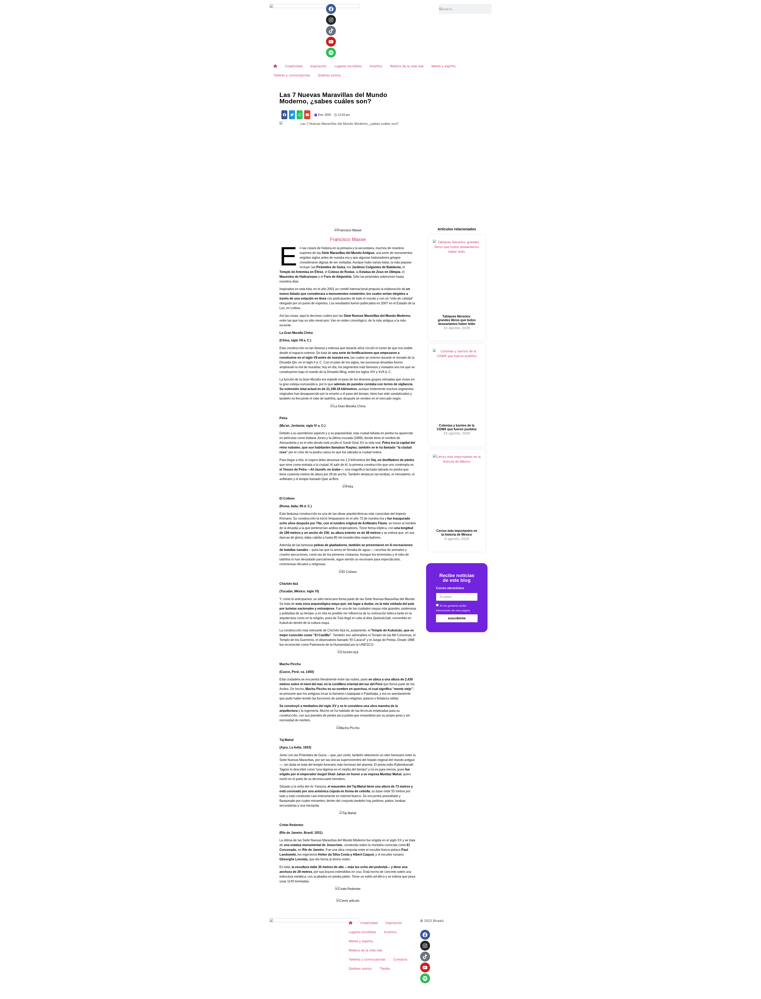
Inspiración (318, 66)
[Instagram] (331, 20)
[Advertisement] (457, 159)
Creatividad (293, 66)
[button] (284, 114)
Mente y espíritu (443, 66)
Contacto (400, 959)
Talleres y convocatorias (291, 75)
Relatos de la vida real (407, 66)
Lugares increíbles (348, 66)
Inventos (376, 66)
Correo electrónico (450, 588)
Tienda (385, 968)
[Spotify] (331, 53)
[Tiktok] (331, 31)
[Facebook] (331, 9)
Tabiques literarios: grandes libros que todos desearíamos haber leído (457, 320)
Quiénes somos (329, 75)
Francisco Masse (348, 239)
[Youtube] (331, 42)
